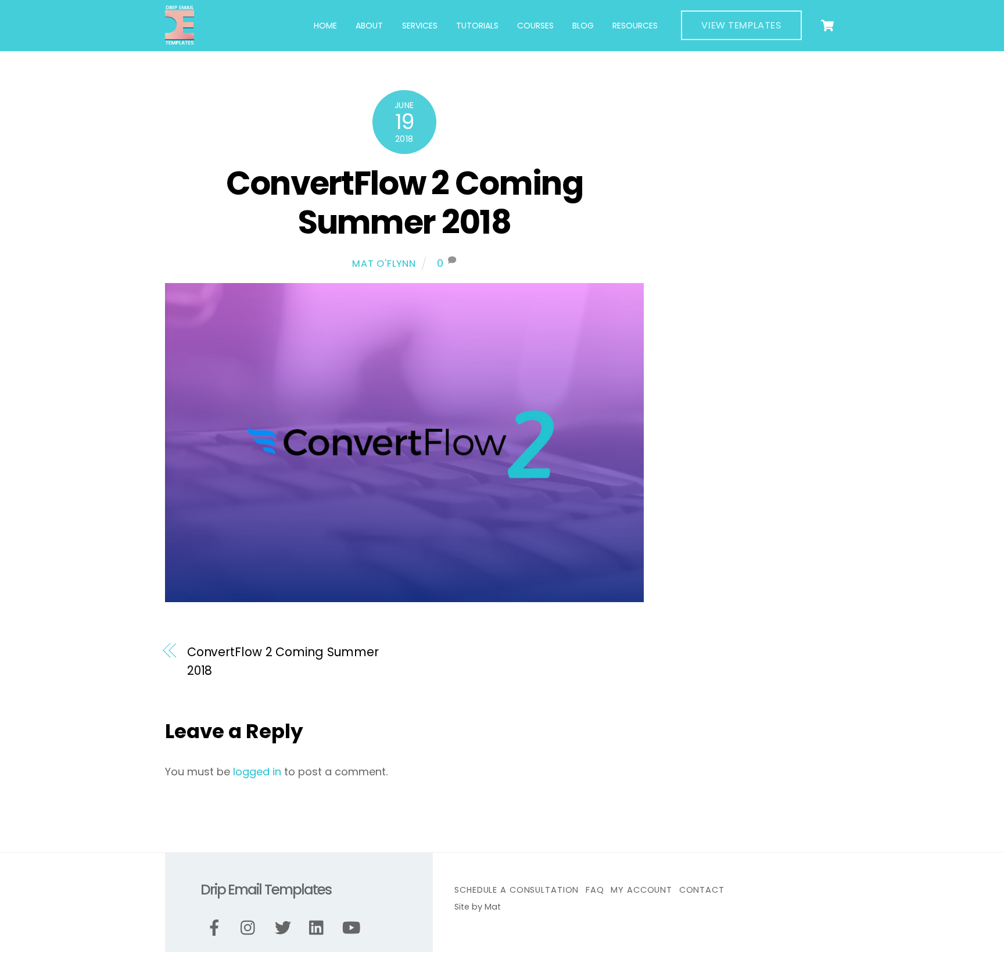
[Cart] (827, 25)
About (369, 25)
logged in (257, 771)
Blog (583, 25)
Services (420, 25)
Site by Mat (477, 907)
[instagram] (251, 928)
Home (325, 25)
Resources (635, 25)
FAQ (595, 890)
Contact (702, 890)
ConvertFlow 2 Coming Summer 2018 (404, 202)
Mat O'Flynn (384, 263)
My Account (641, 890)
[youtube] (354, 928)
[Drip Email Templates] (179, 40)
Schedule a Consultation (516, 890)
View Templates (741, 25)
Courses (535, 25)
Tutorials (477, 25)
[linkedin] (319, 928)
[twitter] (285, 928)
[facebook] (216, 928)
